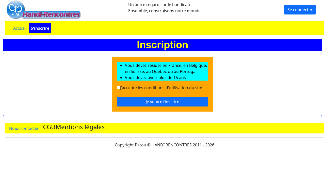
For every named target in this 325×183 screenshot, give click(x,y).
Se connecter (300, 9)
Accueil (20, 28)
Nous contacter (24, 128)
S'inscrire (40, 28)
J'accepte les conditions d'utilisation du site (161, 87)
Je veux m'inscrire (162, 101)
